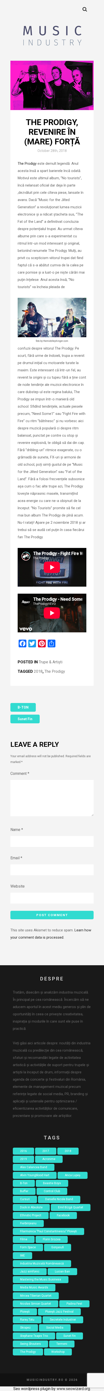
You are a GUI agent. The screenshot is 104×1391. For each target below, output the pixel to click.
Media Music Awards (34, 1287)
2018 (38, 671)
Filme (23, 1239)
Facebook (63, 1215)
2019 (23, 1159)
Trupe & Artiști (50, 662)
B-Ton (24, 1183)
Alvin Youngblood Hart (34, 1175)
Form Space (28, 1247)
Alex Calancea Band (33, 1167)
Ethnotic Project (30, 1215)
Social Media (54, 1327)
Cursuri (25, 1199)
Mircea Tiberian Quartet (36, 1295)
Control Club (52, 1191)
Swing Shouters (30, 1344)
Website (17, 886)
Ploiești (25, 1311)
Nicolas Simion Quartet (35, 1303)
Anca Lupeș (72, 1175)
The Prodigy (27, 163)
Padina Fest (74, 1303)
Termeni (61, 1344)
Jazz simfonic (29, 1271)
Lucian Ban (62, 1271)
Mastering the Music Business (40, 1279)
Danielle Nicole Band (59, 1199)
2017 (45, 1151)
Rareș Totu (27, 1319)
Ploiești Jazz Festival (59, 1311)
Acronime (48, 1159)
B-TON (23, 707)
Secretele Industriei (63, 1319)
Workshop (58, 1352)
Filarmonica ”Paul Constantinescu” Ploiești (48, 1231)
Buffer (24, 1191)
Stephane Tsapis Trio (34, 1336)
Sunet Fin (25, 719)
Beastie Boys (52, 1183)
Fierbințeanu (28, 1223)
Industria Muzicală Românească (42, 1263)
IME (22, 1255)
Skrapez (25, 1327)
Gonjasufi (57, 1247)
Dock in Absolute (31, 1207)
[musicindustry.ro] (52, 36)
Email (16, 858)
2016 (23, 1151)
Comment (19, 773)
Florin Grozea (51, 1239)
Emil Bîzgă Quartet (70, 1207)
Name (16, 829)
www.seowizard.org (73, 1388)
